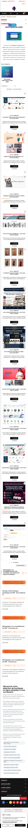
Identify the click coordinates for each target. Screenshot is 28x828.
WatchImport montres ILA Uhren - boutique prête (14, 352)
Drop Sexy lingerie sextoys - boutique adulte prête (14, 547)
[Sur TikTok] (14, 805)
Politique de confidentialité (9, 822)
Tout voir (24, 573)
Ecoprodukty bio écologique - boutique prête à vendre (14, 429)
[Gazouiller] (7, 802)
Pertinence (9, 86)
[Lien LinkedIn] (24, 802)
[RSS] (10, 802)
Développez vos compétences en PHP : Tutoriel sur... (13, 661)
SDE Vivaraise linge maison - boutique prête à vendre (14, 313)
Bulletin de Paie (18, 811)
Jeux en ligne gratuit (17, 809)
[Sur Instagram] (21, 802)
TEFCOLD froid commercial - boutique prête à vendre (14, 234)
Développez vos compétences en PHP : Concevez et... (13, 627)
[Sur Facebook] (3, 802)
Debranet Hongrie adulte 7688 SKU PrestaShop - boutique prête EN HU (14, 507)
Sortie (7, 825)
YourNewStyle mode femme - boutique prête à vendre (14, 273)
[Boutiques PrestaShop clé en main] (7, 72)
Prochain (16, 562)
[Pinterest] (17, 802)
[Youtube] (14, 802)
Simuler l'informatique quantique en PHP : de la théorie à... (13, 593)
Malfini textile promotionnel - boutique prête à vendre (14, 389)
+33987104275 (10, 1)
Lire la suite (5, 609)
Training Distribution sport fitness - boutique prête (14, 196)
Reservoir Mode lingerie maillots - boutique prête (14, 157)
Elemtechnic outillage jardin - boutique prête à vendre (14, 468)
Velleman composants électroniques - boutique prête (14, 117)
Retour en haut (21, 565)
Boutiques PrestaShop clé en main (7, 81)
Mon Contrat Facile (8, 811)
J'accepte (20, 825)
